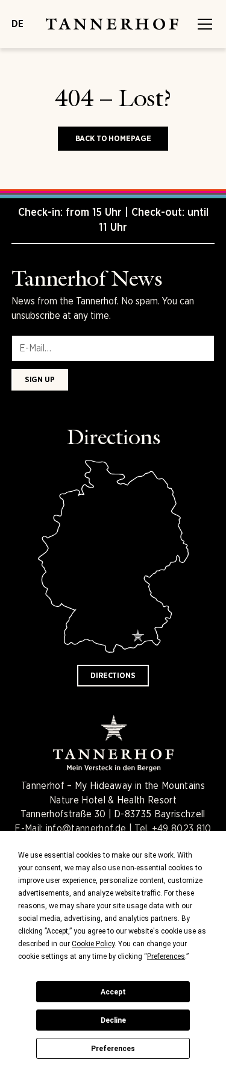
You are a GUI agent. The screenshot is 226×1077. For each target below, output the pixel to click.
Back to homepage (113, 138)
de (17, 24)
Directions (113, 675)
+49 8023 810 (182, 828)
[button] (202, 24)
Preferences (113, 1048)
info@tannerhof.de (86, 828)
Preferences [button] (166, 956)
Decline (113, 1020)
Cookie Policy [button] (93, 944)
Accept (113, 992)
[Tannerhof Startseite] (107, 24)
